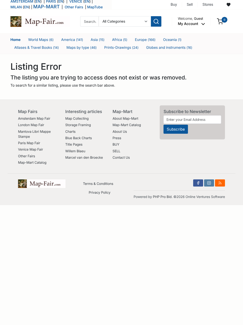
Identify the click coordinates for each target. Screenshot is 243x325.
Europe (145, 39)
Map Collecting (77, 119)
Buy (174, 4)
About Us (119, 132)
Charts (70, 132)
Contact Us (121, 158)
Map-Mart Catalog (32, 163)
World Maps (41, 39)
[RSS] (220, 183)
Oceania (172, 39)
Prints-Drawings (121, 47)
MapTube (95, 7)
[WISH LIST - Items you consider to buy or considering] (228, 4)
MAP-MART (46, 7)
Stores (207, 4)
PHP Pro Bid (162, 197)
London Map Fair (31, 125)
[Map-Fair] (40, 21)
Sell (190, 4)
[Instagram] (209, 183)
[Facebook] (198, 183)
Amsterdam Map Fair (34, 119)
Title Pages (74, 145)
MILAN (16, 7)
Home (15, 39)
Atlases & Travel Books (36, 47)
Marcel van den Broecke (84, 158)
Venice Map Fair (30, 150)
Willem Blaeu (75, 151)
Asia (97, 39)
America (72, 39)
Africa (119, 39)
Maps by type (81, 47)
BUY (115, 145)
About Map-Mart (125, 119)
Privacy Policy (99, 193)
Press (116, 138)
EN (26, 7)
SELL (116, 151)
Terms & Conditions (98, 184)
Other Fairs (74, 7)
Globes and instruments (169, 47)
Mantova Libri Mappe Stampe (34, 134)
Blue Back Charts (78, 138)
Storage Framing (78, 125)
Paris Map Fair (29, 143)
